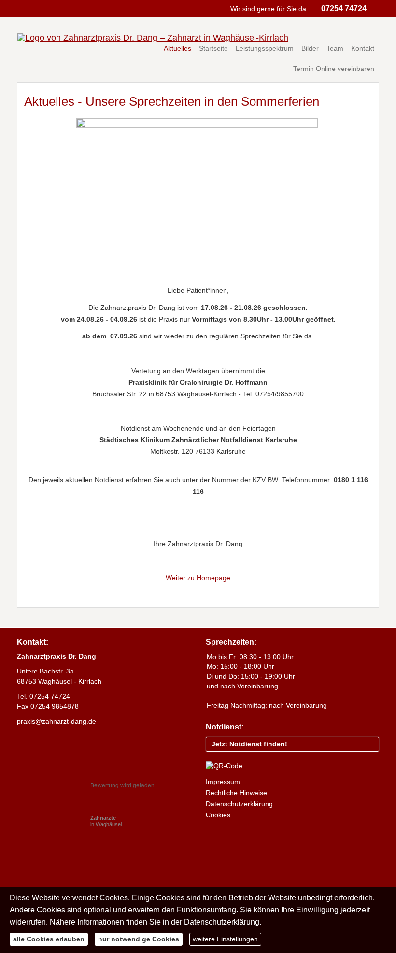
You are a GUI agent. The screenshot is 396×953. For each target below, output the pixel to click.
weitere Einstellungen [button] (225, 939)
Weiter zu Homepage (198, 578)
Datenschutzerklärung (239, 804)
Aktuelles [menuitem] (177, 48)
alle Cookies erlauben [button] (49, 939)
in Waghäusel (106, 821)
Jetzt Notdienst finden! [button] (249, 744)
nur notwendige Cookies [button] (138, 939)
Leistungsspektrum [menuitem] (265, 48)
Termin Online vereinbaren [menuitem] (333, 68)
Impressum (223, 781)
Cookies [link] (218, 815)
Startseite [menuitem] (213, 48)
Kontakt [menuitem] (362, 48)
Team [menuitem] (334, 48)
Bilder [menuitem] (310, 48)
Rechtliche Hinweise (236, 793)
